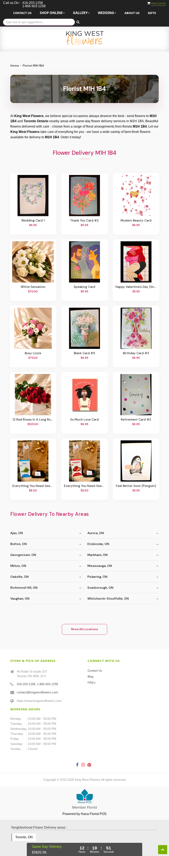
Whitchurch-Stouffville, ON (108, 599)
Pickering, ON (97, 577)
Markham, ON (97, 555)
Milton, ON (18, 566)
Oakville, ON (19, 577)
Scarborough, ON (100, 588)
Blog (90, 676)
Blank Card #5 (84, 353)
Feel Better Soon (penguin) (136, 486)
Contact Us (22, 13)
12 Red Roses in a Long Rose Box (33, 419)
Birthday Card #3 (136, 353)
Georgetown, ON (23, 555)
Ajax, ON (16, 533)
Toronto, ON (24, 837)
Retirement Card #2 (136, 419)
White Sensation (33, 287)
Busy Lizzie (33, 353)
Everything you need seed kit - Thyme (33, 486)
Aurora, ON (95, 533)
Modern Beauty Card (136, 220)
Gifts (152, 13)
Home (14, 65)
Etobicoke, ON (98, 544)
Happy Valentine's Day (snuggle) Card (136, 287)
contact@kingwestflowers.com (37, 692)
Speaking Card (84, 287)
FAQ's (91, 682)
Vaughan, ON (19, 599)
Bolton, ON (18, 544)
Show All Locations (84, 629)
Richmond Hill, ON (24, 588)
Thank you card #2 (84, 220)
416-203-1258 (26, 684)
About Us (132, 13)
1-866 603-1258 (47, 684)
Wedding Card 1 (33, 220)
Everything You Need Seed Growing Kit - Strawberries (84, 486)
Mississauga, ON (99, 566)
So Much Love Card (84, 419)
